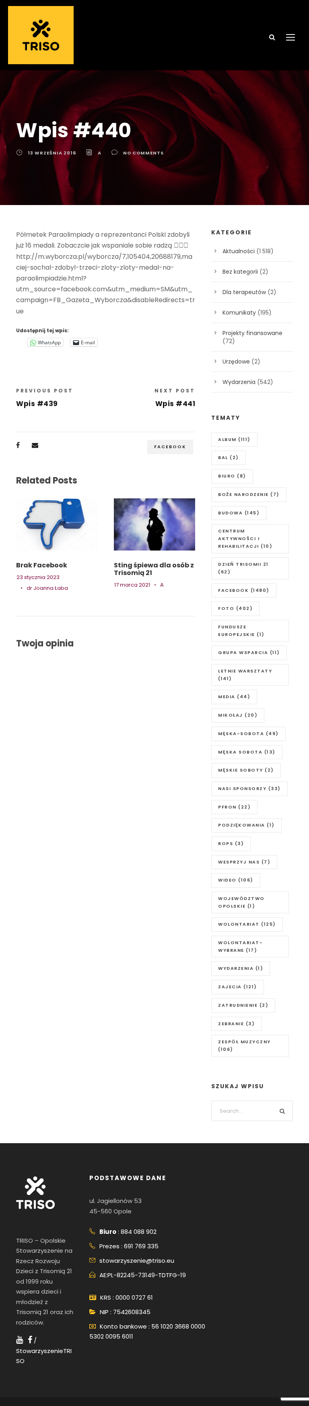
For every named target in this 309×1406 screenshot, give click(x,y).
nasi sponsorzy (249, 788)
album (234, 439)
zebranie (236, 1023)
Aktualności (238, 251)
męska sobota (247, 752)
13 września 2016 (52, 153)
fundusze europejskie (241, 631)
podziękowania (246, 825)
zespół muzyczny (244, 1045)
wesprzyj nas (244, 862)
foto (235, 608)
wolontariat (247, 924)
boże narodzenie (249, 494)
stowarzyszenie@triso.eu (136, 1260)
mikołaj (238, 715)
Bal (228, 457)
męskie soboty (246, 770)
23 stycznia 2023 (38, 577)
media (234, 696)
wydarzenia (240, 968)
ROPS (231, 843)
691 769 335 (141, 1246)
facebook (170, 446)
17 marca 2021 (132, 585)
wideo (235, 880)
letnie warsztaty (245, 675)
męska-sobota (248, 733)
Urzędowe (236, 362)
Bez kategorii (240, 272)
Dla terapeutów (244, 292)
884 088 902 (139, 1231)
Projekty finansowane (252, 333)
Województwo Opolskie (241, 902)
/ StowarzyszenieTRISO (44, 1350)
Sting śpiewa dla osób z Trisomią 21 (154, 569)
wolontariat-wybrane (240, 946)
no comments (143, 153)
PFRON (234, 807)
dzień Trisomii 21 (243, 568)
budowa (239, 513)
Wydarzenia (238, 382)
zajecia (237, 986)
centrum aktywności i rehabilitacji (245, 538)
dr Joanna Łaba (47, 588)
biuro (232, 476)
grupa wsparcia (249, 652)
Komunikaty (239, 313)
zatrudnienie (243, 1005)
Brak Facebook (41, 565)
